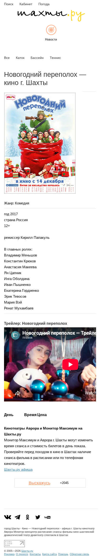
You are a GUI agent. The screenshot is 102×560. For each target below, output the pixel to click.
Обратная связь (79, 554)
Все (7, 58)
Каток (20, 58)
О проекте (22, 554)
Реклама (9, 554)
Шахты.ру (27, 550)
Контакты (35, 554)
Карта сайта (49, 554)
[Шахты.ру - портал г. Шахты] (51, 20)
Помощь (63, 554)
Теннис (55, 58)
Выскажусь (39, 483)
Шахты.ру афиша (18, 469)
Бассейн (37, 58)
